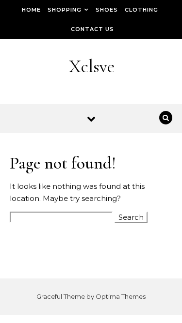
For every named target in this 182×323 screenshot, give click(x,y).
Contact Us (92, 29)
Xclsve (92, 66)
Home (31, 9)
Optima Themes (121, 296)
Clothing (141, 9)
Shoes (107, 9)
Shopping (65, 9)
